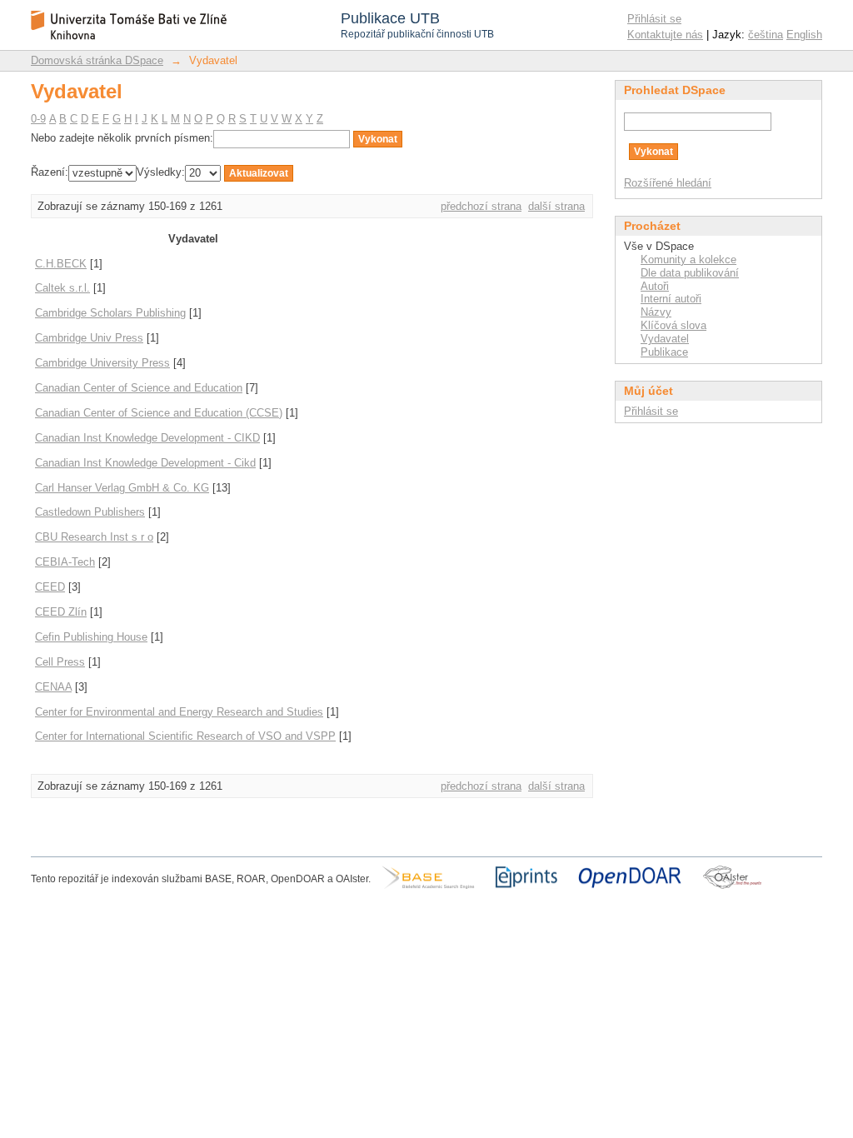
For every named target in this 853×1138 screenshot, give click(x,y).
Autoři (655, 286)
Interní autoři (671, 298)
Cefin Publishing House (91, 637)
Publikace (664, 352)
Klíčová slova (673, 325)
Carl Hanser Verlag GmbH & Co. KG (122, 488)
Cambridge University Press (102, 363)
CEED (50, 587)
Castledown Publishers (90, 512)
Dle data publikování (690, 273)
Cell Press (60, 662)
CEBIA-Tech (65, 562)
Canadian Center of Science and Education (138, 388)
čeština (765, 34)
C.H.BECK (61, 263)
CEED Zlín (61, 612)
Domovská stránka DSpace (97, 60)
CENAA (53, 687)
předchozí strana (481, 206)
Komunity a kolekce (688, 259)
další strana (556, 206)
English (804, 34)
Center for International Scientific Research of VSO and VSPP (185, 736)
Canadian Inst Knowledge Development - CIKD (147, 438)
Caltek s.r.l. (62, 288)
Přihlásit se (654, 18)
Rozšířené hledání (667, 183)
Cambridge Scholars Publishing (110, 313)
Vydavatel (665, 338)
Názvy (656, 312)
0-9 (38, 118)
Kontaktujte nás (665, 34)
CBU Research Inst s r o (94, 537)
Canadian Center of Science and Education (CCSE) (158, 413)
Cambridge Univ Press (89, 338)
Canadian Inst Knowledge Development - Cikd (145, 463)
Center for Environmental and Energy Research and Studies (179, 712)
